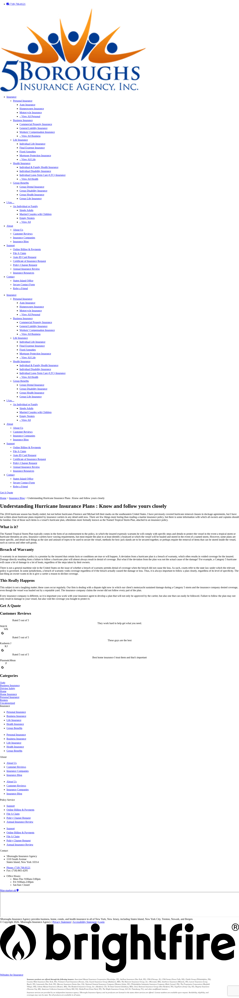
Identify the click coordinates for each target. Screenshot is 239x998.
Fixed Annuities (28, 151)
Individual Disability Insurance (35, 171)
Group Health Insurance (32, 194)
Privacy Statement (62, 922)
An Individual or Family (25, 206)
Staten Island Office (23, 280)
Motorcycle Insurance (31, 112)
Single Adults (26, 210)
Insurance (11, 96)
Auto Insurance (27, 104)
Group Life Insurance (31, 198)
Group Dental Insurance (32, 186)
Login (101, 922)
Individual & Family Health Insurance (39, 167)
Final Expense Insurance (32, 147)
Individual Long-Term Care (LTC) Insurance (43, 175)
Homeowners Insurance (32, 108)
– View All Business (30, 136)
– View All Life (28, 159)
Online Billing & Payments (27, 249)
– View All (25, 222)
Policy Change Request (25, 265)
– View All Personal (30, 116)
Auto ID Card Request (24, 257)
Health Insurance (21, 163)
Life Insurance (20, 139)
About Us (18, 229)
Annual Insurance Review (26, 269)
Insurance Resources (23, 272)
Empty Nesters (27, 218)
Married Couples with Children (36, 214)
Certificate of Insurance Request (29, 261)
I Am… (10, 202)
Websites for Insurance (11, 974)
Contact (10, 276)
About (10, 225)
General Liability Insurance (33, 128)
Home (3, 498)
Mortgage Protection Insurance (35, 155)
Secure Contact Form (24, 284)
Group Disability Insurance (33, 190)
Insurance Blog (21, 241)
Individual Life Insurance (32, 143)
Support (11, 245)
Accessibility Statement (85, 922)
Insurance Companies (24, 237)
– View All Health (29, 179)
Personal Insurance (22, 100)
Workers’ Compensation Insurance (37, 132)
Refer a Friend (20, 288)
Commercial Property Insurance (36, 124)
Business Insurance (23, 120)
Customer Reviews (23, 233)
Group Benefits (21, 182)
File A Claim (19, 253)
